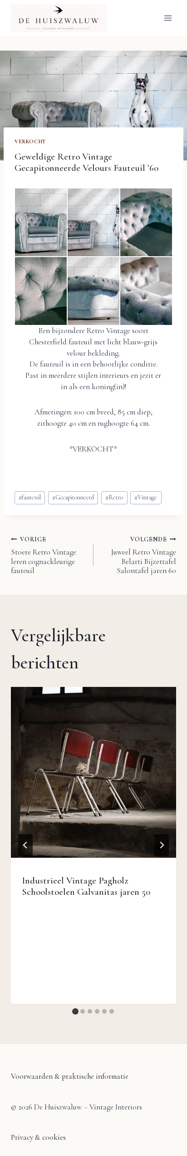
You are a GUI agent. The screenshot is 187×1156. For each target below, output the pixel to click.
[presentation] (93, 772)
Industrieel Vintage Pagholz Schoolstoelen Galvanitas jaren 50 (86, 886)
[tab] (75, 1011)
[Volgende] (161, 845)
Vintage (145, 497)
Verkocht (30, 141)
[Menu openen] (167, 18)
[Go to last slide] (25, 845)
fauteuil (30, 497)
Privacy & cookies (38, 1137)
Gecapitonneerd (73, 497)
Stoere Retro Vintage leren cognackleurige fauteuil (43, 556)
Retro (114, 497)
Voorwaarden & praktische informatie (69, 1076)
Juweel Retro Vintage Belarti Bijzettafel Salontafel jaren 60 (143, 556)
